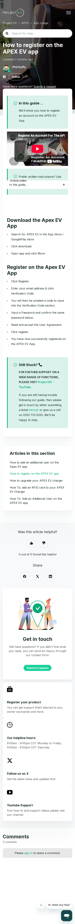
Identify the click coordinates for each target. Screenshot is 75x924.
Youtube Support (20, 805)
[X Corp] (37, 576)
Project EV (10, 23)
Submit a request (37, 667)
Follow (16, 76)
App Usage (40, 23)
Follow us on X (18, 773)
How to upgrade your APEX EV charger (36, 480)
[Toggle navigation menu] (68, 13)
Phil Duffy (19, 67)
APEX (25, 23)
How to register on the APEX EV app (34, 473)
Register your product (24, 702)
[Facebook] (24, 576)
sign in (28, 853)
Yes (31, 543)
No (44, 543)
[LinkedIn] (50, 576)
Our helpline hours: (21, 738)
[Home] (13, 12)
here (32, 410)
